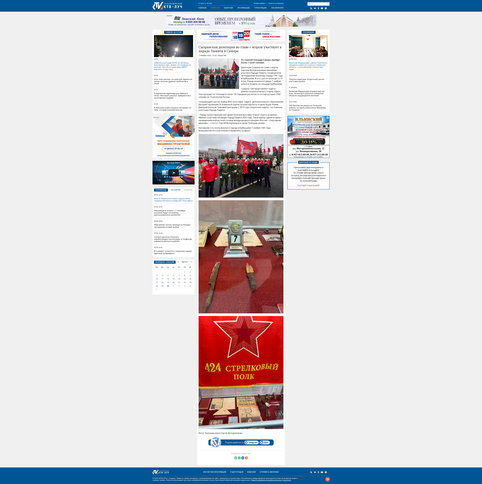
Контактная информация (214, 472)
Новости (215, 8)
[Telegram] (235, 457)
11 (162, 279)
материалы (194, 478)
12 (168, 279)
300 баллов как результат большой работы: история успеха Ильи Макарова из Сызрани (307, 107)
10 (157, 279)
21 (179, 282)
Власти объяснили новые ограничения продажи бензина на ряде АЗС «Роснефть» (173, 199)
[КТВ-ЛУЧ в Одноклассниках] (318, 8)
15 (185, 279)
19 (168, 282)
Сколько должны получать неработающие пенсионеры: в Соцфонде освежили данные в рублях (173, 239)
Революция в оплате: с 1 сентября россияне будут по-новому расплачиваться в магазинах (169, 212)
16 (190, 279)
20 (173, 282)
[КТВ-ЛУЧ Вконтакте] (315, 8)
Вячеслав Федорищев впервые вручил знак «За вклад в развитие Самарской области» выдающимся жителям (307, 93)
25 (162, 286)
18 (162, 282)
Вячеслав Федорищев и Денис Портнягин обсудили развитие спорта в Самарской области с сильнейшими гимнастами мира (308, 66)
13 (173, 279)
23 (190, 282)
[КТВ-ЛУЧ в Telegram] (326, 8)
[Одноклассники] (246, 457)
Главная (202, 8)
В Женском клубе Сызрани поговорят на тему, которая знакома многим (172, 108)
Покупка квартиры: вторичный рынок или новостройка (306, 80)
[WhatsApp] (239, 457)
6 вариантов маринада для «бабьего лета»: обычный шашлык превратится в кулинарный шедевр (172, 95)
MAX (266, 442)
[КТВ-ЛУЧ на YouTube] (322, 8)
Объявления (277, 8)
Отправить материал (269, 472)
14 (179, 279)
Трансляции (260, 8)
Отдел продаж (236, 472)
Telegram (252, 442)
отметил (214, 123)
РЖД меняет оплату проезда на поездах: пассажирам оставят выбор (172, 225)
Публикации (243, 8)
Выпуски (228, 8)
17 (157, 282)
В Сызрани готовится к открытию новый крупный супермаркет (173, 252)
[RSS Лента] (311, 8)
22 (185, 282)
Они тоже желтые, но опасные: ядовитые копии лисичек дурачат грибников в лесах (173, 81)
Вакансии (251, 472)
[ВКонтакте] (242, 457)
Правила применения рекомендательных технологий (271, 480)
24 (157, 286)
